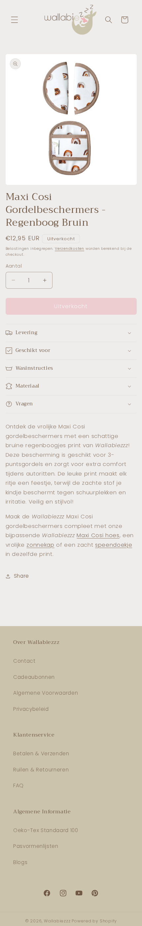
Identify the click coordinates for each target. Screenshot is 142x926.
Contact (24, 660)
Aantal (14, 266)
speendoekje (113, 545)
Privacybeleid (31, 709)
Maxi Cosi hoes (98, 535)
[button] (14, 20)
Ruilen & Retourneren (41, 769)
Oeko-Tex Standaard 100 (45, 830)
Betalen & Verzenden (41, 753)
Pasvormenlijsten (35, 846)
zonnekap (40, 545)
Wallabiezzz (57, 921)
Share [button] (21, 575)
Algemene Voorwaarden (45, 692)
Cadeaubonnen (34, 677)
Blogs (20, 862)
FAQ (18, 785)
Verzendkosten (69, 248)
